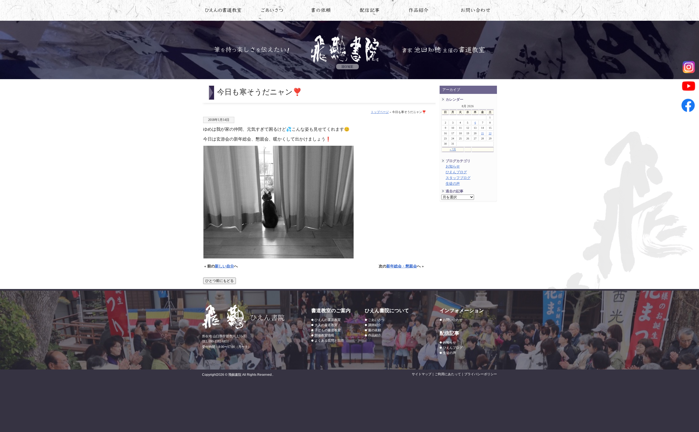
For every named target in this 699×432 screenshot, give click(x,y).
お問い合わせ (476, 11)
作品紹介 (419, 11)
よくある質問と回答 (329, 340)
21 (482, 133)
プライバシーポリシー (480, 374)
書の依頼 (321, 11)
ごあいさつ (376, 320)
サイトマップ (421, 374)
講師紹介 (374, 325)
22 (490, 133)
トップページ (380, 112)
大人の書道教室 (326, 325)
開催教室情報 (324, 335)
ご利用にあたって (448, 374)
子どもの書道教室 (328, 330)
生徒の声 (453, 184)
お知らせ (453, 166)
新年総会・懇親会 (401, 266)
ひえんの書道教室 (223, 11)
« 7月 (453, 149)
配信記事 (370, 11)
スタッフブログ (458, 178)
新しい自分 (224, 266)
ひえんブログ (456, 172)
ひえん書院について (272, 11)
